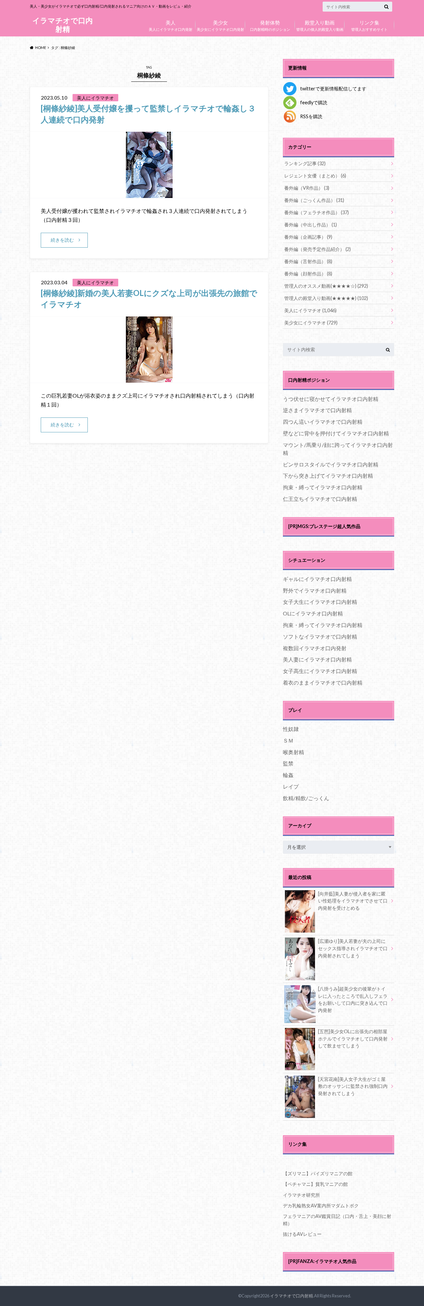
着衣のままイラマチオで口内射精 (322, 682)
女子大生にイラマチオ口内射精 (320, 602)
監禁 (288, 763)
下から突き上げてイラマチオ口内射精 (328, 475)
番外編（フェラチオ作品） (316, 212)
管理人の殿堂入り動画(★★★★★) (326, 298)
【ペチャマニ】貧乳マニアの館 (315, 1184)
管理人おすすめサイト (369, 25)
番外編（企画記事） (308, 237)
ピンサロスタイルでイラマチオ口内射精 (330, 464)
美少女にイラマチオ (311, 322)
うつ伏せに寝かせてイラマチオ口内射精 (330, 399)
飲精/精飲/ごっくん (306, 798)
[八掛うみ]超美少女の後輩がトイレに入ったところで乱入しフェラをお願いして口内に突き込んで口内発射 (353, 999)
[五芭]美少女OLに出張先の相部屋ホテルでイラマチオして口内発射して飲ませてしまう (353, 1038)
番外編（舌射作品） (308, 261)
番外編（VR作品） (306, 188)
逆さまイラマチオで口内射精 (317, 410)
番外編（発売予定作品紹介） (317, 249)
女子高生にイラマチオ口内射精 (320, 671)
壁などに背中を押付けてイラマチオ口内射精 (336, 433)
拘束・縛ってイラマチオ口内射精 (322, 487)
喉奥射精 (293, 752)
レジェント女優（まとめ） (315, 175)
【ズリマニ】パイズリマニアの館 (317, 1173)
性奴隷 (291, 729)
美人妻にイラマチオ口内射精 (317, 659)
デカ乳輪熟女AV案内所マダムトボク (321, 1205)
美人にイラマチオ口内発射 (170, 25)
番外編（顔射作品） (308, 273)
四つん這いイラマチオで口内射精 (322, 421)
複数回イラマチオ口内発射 (314, 648)
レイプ (291, 786)
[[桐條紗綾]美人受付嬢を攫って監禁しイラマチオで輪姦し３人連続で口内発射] (149, 194)
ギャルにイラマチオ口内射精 (317, 579)
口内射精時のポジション (270, 25)
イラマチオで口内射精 (62, 24)
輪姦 (288, 775)
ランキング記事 (305, 163)
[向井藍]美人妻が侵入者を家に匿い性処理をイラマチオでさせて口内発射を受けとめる (353, 901)
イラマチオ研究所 (301, 1195)
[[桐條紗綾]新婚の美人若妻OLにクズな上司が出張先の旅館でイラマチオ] (149, 378)
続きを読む (62, 240)
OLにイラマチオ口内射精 (313, 613)
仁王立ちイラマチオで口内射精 (320, 499)
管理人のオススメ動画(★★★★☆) (326, 286)
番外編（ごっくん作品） (314, 200)
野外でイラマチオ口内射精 (314, 590)
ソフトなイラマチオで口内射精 (320, 636)
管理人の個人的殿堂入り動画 (320, 25)
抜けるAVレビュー (302, 1234)
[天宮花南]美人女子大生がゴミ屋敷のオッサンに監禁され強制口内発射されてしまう (353, 1086)
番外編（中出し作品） (310, 224)
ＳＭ (288, 740)
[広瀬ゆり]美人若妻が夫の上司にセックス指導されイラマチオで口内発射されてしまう (353, 948)
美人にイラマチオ (310, 310)
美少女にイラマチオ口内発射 (220, 25)
